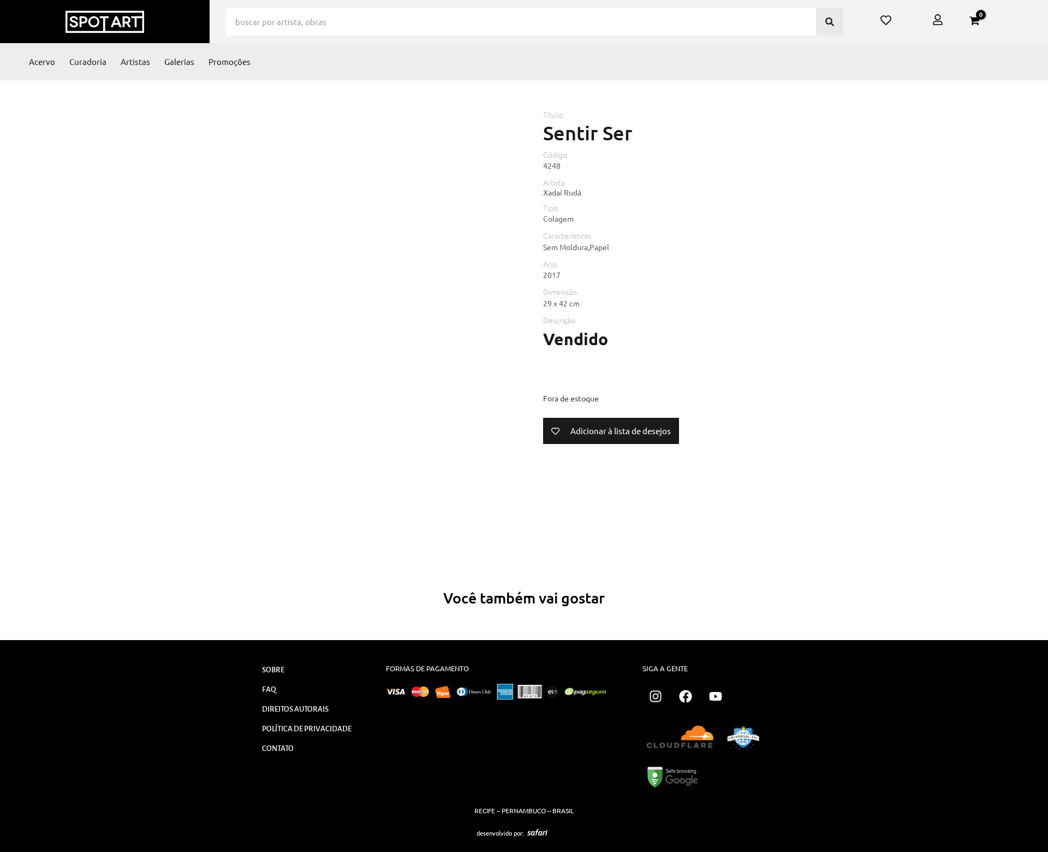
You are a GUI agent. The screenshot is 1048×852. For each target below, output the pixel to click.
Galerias (179, 61)
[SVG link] (537, 832)
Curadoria (87, 61)
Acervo (42, 61)
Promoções (230, 61)
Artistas (135, 61)
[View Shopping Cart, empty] (974, 20)
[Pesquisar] (829, 22)
